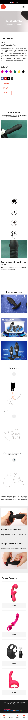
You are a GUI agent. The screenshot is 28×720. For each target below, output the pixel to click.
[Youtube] (13, 2)
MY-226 (14, 634)
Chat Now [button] (6, 83)
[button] (23, 7)
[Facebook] (11, 2)
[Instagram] (17, 2)
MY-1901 (14, 692)
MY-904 (14, 663)
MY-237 (14, 605)
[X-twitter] (15, 2)
